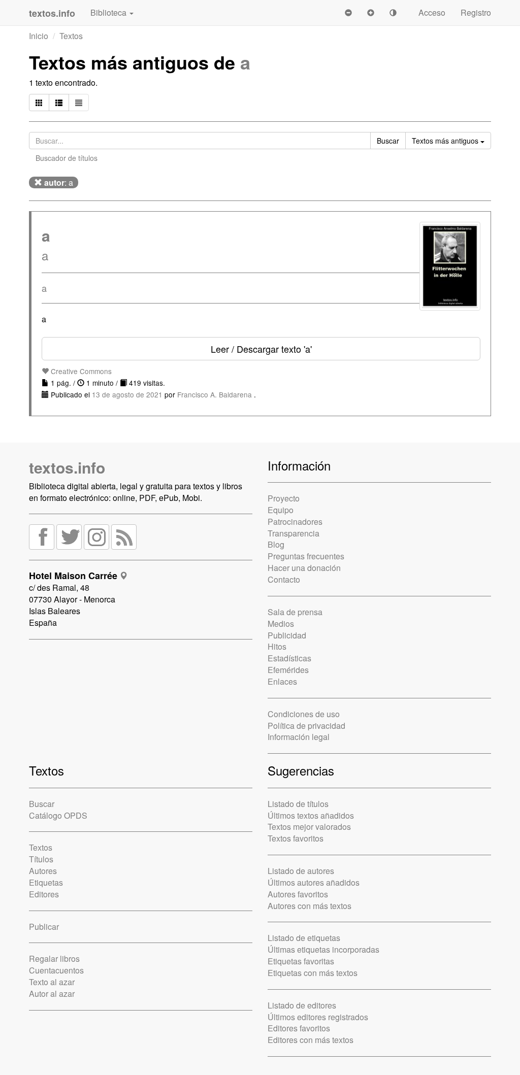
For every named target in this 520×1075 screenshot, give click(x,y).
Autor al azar (52, 993)
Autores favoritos (298, 894)
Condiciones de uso (304, 714)
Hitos (277, 646)
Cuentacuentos (56, 970)
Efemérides (288, 670)
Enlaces (282, 681)
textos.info (67, 467)
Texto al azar (52, 982)
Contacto (284, 579)
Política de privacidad (306, 725)
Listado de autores (301, 871)
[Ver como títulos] (59, 102)
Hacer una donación (304, 568)
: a (58, 182)
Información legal (299, 737)
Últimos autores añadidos (314, 882)
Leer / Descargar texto (261, 348)
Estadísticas (289, 658)
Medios (281, 623)
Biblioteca (109, 12)
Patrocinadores (295, 521)
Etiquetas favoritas (301, 961)
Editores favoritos (299, 1028)
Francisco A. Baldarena (215, 394)
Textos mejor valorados (309, 826)
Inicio (38, 36)
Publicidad (287, 635)
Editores (44, 894)
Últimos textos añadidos (311, 815)
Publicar (44, 926)
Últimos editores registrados (318, 1017)
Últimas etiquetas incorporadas (323, 949)
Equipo (281, 510)
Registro (476, 12)
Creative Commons (80, 371)
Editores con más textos (310, 1040)
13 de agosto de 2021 (127, 394)
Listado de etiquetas (304, 938)
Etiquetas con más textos (313, 973)
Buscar (41, 804)
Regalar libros (54, 958)
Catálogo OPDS (58, 815)
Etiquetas (46, 882)
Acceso (431, 12)
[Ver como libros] (39, 102)
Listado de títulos (298, 804)
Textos (71, 36)
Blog (276, 544)
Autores (43, 871)
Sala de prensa (295, 612)
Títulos (41, 859)
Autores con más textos (309, 906)
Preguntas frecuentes (306, 556)
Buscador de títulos (67, 158)
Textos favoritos (295, 838)
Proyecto (284, 498)
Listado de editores (302, 1005)
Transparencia (293, 533)
